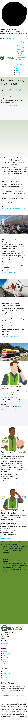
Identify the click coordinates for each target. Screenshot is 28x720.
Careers (5, 671)
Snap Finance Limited (14, 561)
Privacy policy (6, 673)
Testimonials (19, 65)
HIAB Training (20, 55)
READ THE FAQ (5, 105)
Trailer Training (21, 57)
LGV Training (20, 42)
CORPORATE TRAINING (9, 272)
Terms (4, 675)
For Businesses (7, 653)
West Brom (18, 200)
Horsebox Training (22, 53)
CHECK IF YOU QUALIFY (8, 487)
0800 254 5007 (10, 38)
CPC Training (20, 44)
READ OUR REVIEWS (7, 398)
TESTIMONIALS (6, 336)
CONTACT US (14, 105)
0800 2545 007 (20, 406)
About (17, 70)
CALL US (18, 272)
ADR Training (20, 51)
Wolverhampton (6, 202)
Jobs (17, 63)
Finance (18, 67)
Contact (18, 72)
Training (18, 40)
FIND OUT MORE (6, 409)
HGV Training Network (19, 90)
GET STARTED (6, 208)
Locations (18, 59)
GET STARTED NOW (21, 74)
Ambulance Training (22, 46)
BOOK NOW (17, 398)
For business (19, 61)
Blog (17, 69)
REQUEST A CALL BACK (18, 208)
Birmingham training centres (15, 93)
